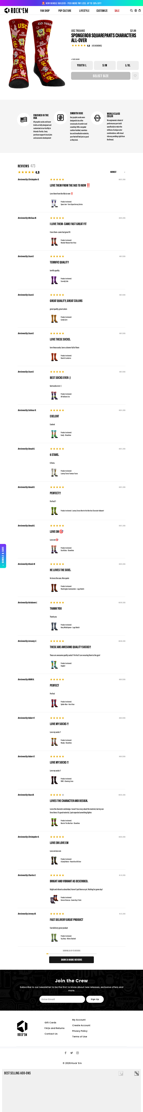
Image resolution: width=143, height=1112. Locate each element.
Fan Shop (45, 11)
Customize (102, 11)
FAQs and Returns (55, 1028)
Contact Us (51, 1033)
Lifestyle (84, 11)
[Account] (135, 10)
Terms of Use (79, 1036)
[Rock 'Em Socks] (18, 10)
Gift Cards (50, 1022)
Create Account (81, 1025)
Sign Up (95, 999)
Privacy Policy (79, 1031)
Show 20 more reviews (71, 960)
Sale (117, 11)
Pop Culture (64, 11)
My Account (79, 1019)
